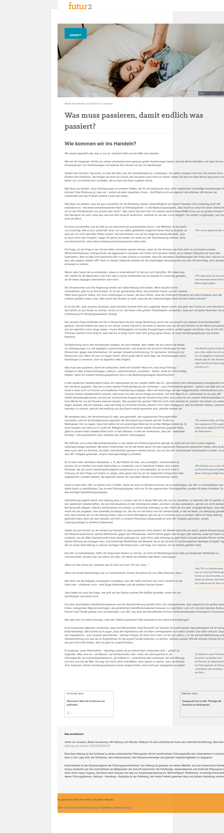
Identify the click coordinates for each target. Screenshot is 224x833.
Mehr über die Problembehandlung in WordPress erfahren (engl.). (95, 807)
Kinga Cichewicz (215, 93)
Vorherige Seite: (85, 699)
